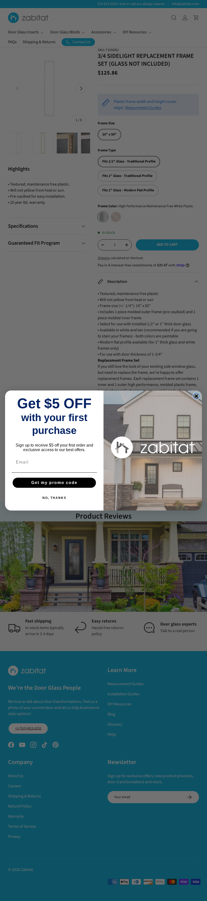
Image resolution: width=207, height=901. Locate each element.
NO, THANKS (54, 498)
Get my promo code (54, 482)
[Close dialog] (196, 396)
